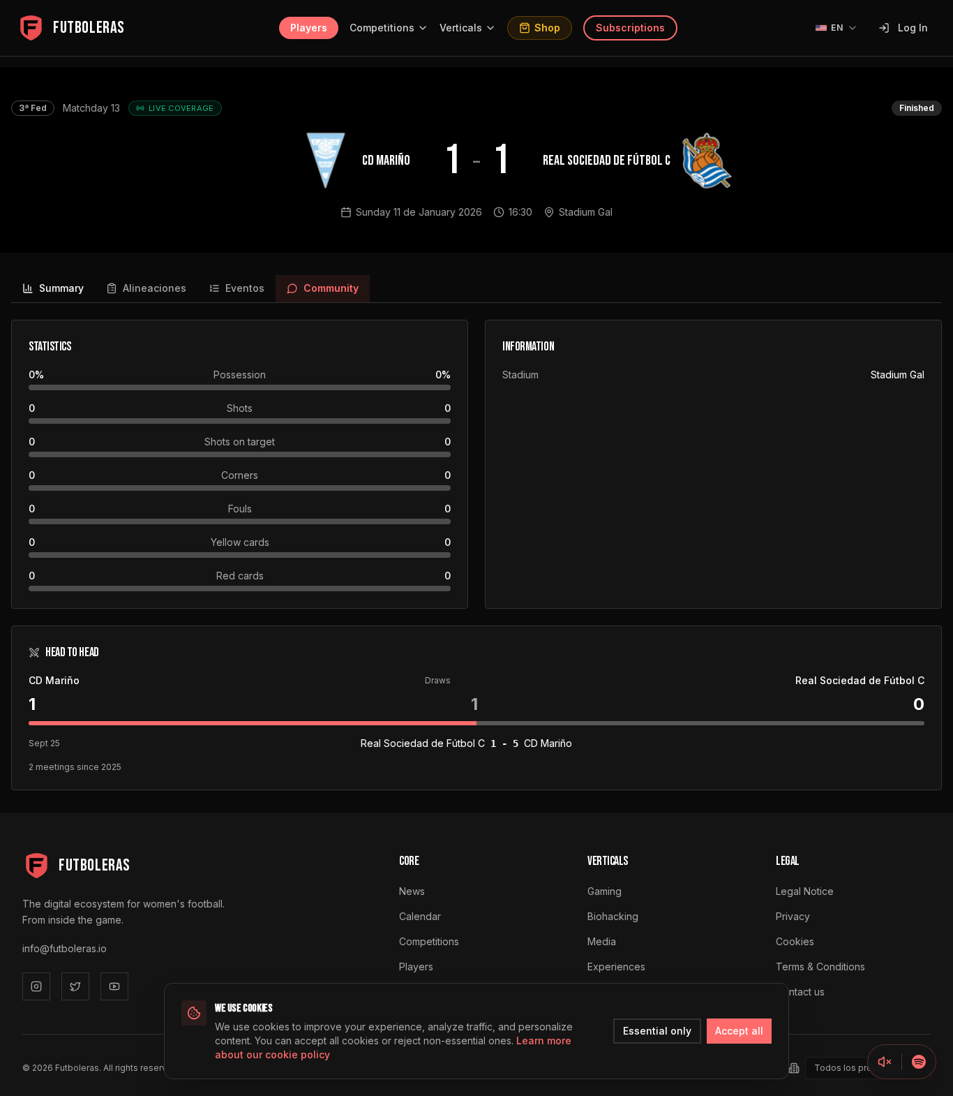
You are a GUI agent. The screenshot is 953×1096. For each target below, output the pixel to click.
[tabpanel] (476, 555)
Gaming (604, 891)
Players (308, 28)
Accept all (739, 1031)
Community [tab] (331, 288)
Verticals (461, 28)
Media (601, 941)
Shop (547, 28)
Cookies (795, 941)
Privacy (793, 916)
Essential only (657, 1031)
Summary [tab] (61, 288)
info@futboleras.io (64, 948)
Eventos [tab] (244, 288)
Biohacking (612, 916)
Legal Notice (805, 891)
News (412, 891)
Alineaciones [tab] (154, 288)
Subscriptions (630, 28)
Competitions (382, 28)
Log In (913, 28)
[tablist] (476, 289)
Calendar (420, 916)
